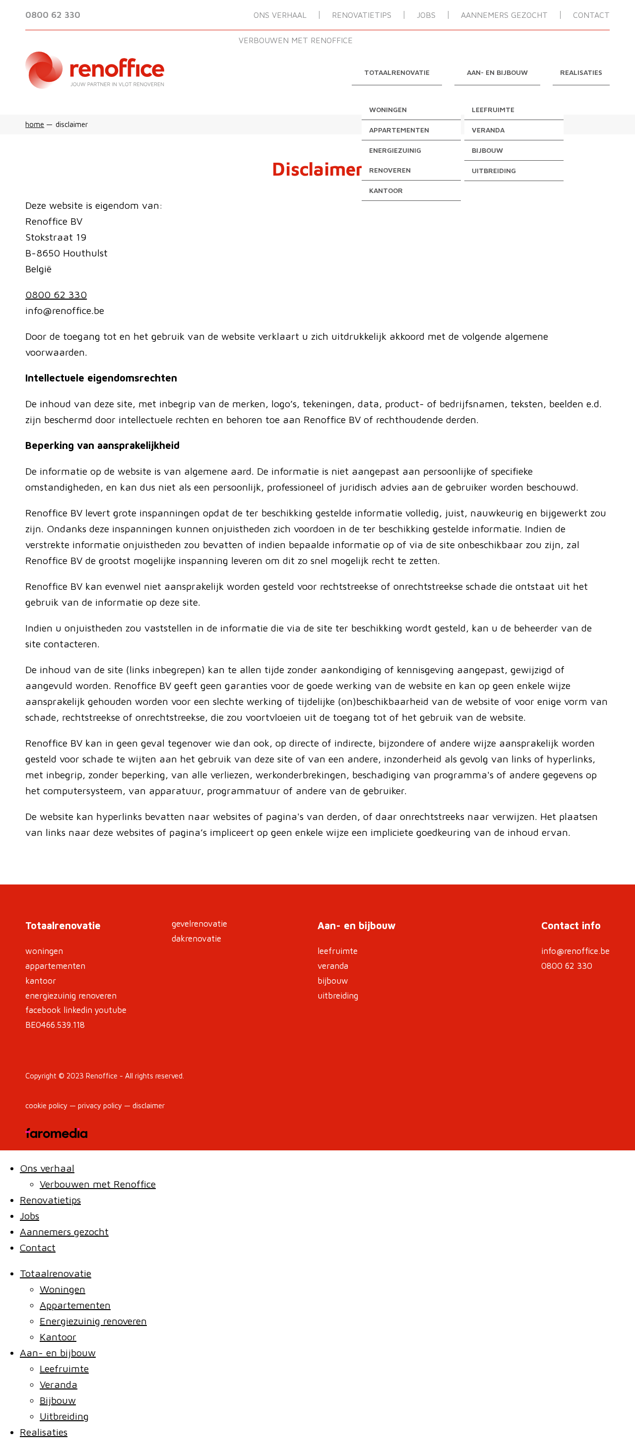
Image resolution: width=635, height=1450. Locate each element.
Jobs (426, 15)
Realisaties (581, 72)
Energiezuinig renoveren (395, 160)
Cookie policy (46, 1105)
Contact (591, 15)
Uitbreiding (494, 170)
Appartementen (399, 130)
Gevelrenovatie (199, 924)
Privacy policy (100, 1105)
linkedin (78, 1010)
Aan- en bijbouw (497, 72)
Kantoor (386, 190)
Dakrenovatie (196, 939)
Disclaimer (148, 1105)
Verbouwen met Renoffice (296, 40)
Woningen (388, 109)
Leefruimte (493, 109)
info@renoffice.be (575, 951)
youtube (111, 1010)
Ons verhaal (280, 15)
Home (34, 124)
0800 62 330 (52, 14)
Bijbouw (487, 150)
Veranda (488, 130)
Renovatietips (361, 15)
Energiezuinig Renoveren (71, 996)
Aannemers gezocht (504, 15)
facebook (43, 1010)
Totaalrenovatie (397, 72)
